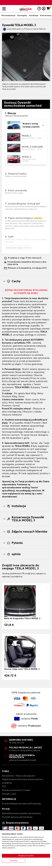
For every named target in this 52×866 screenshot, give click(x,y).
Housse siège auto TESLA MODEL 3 (22, 669)
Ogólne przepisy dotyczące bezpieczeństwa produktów (22, 781)
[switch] (8, 15)
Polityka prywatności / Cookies (16, 790)
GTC (4, 787)
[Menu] (10, 9)
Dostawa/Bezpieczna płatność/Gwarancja (21, 804)
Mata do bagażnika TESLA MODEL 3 (22, 618)
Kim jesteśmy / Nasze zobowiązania (18, 776)
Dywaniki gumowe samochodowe (17, 817)
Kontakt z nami (9, 794)
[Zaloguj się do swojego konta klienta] (43, 9)
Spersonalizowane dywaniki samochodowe (21, 813)
